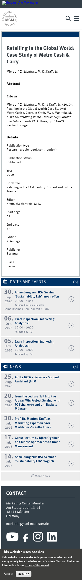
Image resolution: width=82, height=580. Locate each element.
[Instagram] (38, 538)
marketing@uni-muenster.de (27, 524)
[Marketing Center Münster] (32, 18)
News (15, 367)
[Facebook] (25, 538)
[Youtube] (12, 538)
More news (42, 476)
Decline (23, 574)
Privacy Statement (37, 565)
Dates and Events (27, 282)
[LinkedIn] (52, 538)
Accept (8, 573)
